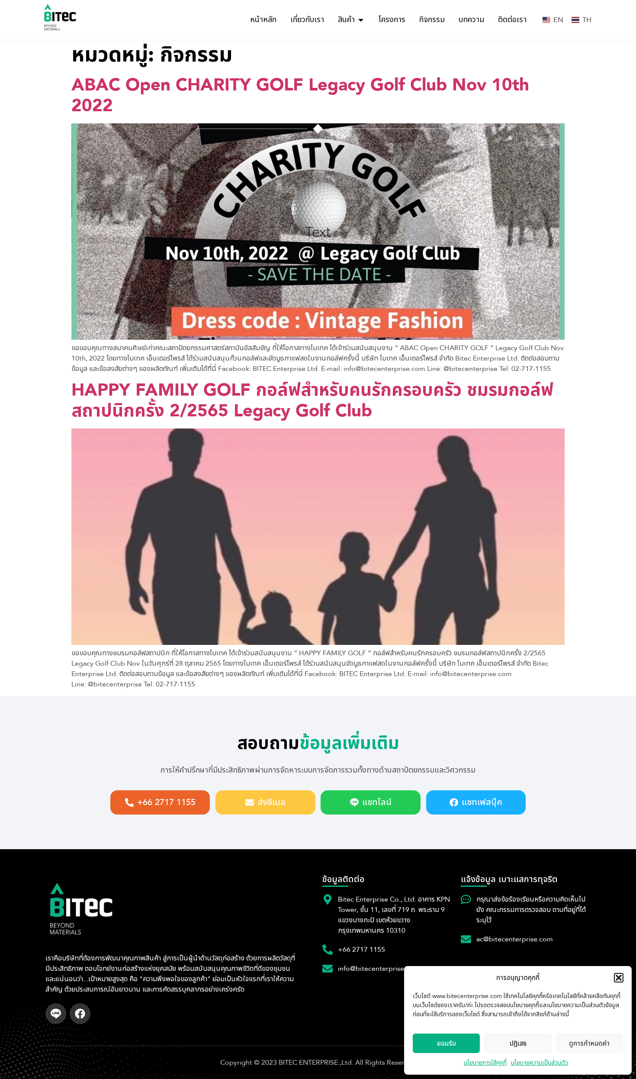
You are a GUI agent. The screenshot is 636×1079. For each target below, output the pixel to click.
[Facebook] (80, 1013)
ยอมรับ (446, 1043)
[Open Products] (361, 20)
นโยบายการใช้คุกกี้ (485, 1063)
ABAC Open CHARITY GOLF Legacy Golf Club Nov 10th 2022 (300, 95)
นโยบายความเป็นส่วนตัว (539, 1063)
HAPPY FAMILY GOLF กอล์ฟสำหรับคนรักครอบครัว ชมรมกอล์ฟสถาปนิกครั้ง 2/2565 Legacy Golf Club (312, 400)
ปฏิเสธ (518, 1043)
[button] (618, 977)
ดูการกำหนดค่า (589, 1043)
